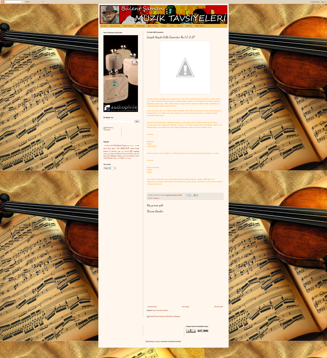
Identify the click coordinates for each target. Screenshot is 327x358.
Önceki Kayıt (218, 307)
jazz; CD (115, 148)
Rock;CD (125, 156)
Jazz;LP (124, 148)
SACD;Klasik (107, 158)
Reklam (114, 156)
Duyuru (124, 145)
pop (109, 154)
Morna (105, 154)
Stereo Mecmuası (115, 26)
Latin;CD (127, 151)
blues (108, 145)
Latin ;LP (120, 151)
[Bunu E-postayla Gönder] (187, 195)
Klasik (155, 198)
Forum (172, 26)
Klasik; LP (107, 151)
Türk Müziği (127, 158)
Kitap (132, 148)
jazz (109, 148)
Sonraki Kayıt (152, 307)
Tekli (122, 158)
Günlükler (164, 26)
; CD (104, 145)
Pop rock (126, 154)
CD (111, 145)
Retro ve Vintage (153, 26)
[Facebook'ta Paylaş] (194, 195)
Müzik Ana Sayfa (128, 26)
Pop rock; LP (134, 154)
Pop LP (119, 154)
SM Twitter (189, 26)
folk (138, 145)
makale (136, 151)
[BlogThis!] (190, 195)
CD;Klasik (117, 145)
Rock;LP (132, 156)
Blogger (157, 341)
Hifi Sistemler (141, 26)
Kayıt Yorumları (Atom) (160, 310)
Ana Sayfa (104, 26)
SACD (137, 156)
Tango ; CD (116, 158)
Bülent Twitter (199, 26)
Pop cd (113, 154)
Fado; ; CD (133, 145)
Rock (120, 156)
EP (129, 145)
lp (158, 198)
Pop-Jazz (106, 156)
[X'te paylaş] (192, 195)
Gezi (105, 148)
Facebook (180, 26)
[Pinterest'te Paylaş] (197, 195)
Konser (114, 151)
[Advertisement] (185, 287)
